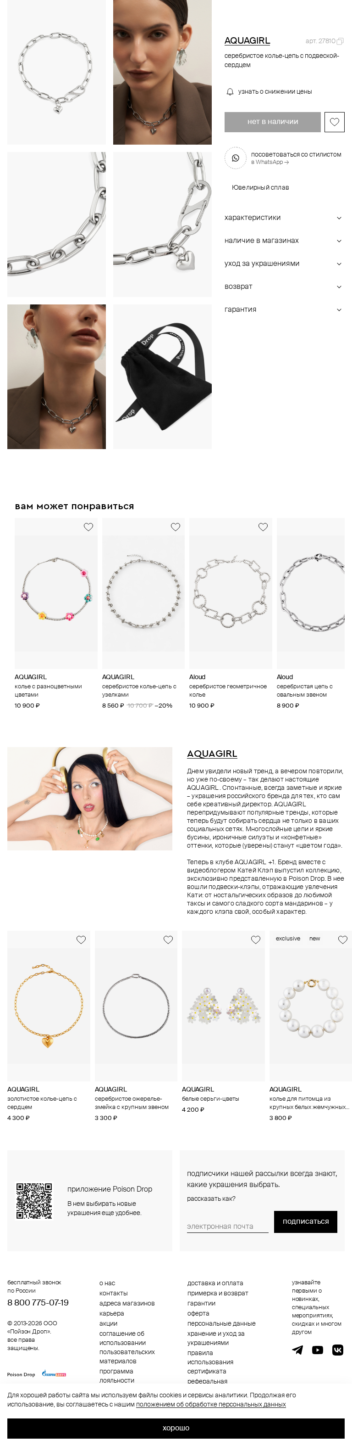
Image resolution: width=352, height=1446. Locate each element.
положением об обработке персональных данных (211, 1404)
